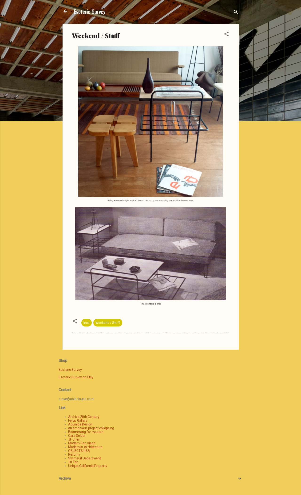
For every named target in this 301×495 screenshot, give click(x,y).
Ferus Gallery (77, 420)
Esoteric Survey (89, 11)
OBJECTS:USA (79, 451)
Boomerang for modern (85, 432)
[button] (226, 34)
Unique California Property (87, 466)
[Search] (236, 13)
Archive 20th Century (83, 417)
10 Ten (73, 462)
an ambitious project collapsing (91, 428)
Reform (74, 454)
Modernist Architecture (85, 447)
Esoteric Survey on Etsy (76, 377)
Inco (86, 323)
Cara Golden (77, 435)
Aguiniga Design (80, 424)
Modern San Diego (81, 443)
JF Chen (74, 439)
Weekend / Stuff (107, 323)
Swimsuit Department (84, 458)
